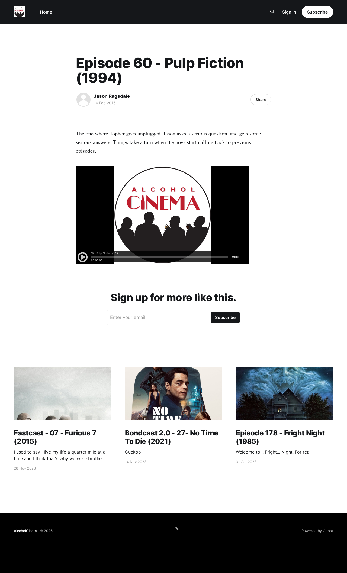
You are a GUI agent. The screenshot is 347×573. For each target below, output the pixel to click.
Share (260, 99)
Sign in (289, 12)
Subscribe (317, 12)
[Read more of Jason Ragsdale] (83, 99)
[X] (177, 528)
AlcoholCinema (26, 531)
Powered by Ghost (317, 531)
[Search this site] (272, 12)
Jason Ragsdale (112, 96)
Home (46, 12)
